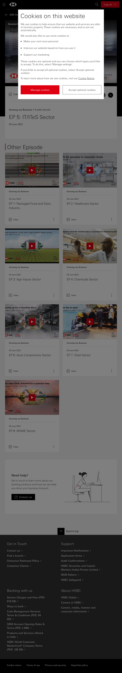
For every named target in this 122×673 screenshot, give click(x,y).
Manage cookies (40, 89)
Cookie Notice (86, 78)
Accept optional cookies (82, 89)
